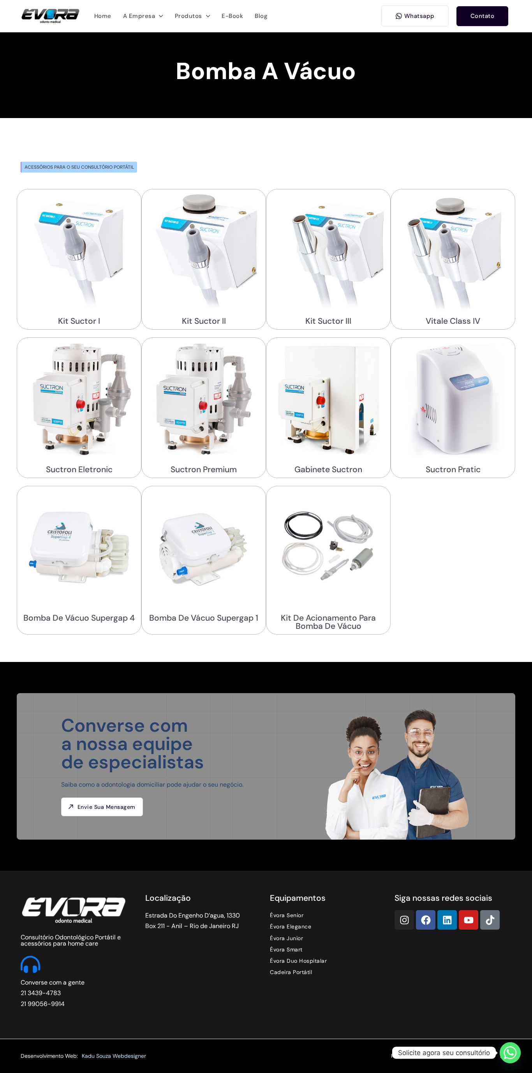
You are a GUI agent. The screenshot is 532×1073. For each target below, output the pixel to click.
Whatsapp (419, 16)
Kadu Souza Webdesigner (114, 1055)
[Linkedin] (447, 920)
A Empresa (139, 16)
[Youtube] (468, 920)
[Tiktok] (490, 920)
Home (102, 16)
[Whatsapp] (510, 1052)
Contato (482, 16)
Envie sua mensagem (107, 806)
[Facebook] (425, 920)
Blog (261, 16)
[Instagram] (404, 920)
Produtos (188, 16)
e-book (232, 16)
